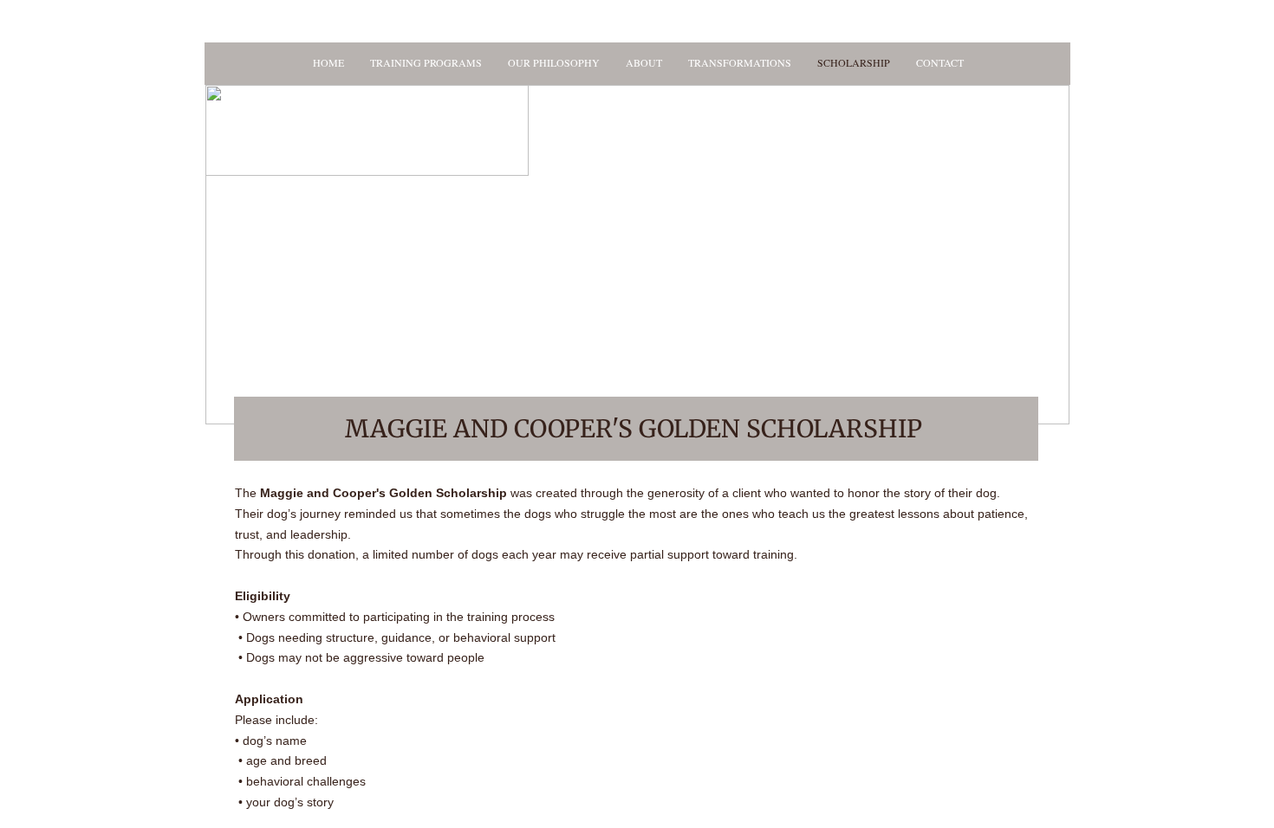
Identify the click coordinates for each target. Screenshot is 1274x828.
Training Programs (426, 62)
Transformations (739, 62)
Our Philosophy (554, 62)
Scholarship (853, 62)
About (644, 62)
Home (328, 62)
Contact (940, 62)
